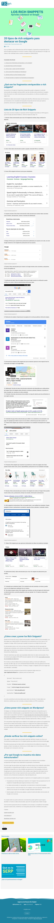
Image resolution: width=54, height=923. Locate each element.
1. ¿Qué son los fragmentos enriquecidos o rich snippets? (18, 63)
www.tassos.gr (7, 815)
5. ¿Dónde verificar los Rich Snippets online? (15, 74)
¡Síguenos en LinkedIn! (8, 822)
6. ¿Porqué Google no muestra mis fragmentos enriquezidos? (19, 77)
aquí (48, 741)
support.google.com (9, 812)
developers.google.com (10, 818)
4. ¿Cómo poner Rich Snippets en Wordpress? (15, 71)
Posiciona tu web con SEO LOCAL (10, 853)
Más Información (37, 918)
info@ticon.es (27, 909)
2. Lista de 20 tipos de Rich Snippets (13, 65)
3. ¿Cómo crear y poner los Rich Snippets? (14, 68)
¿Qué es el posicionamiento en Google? (12, 879)
